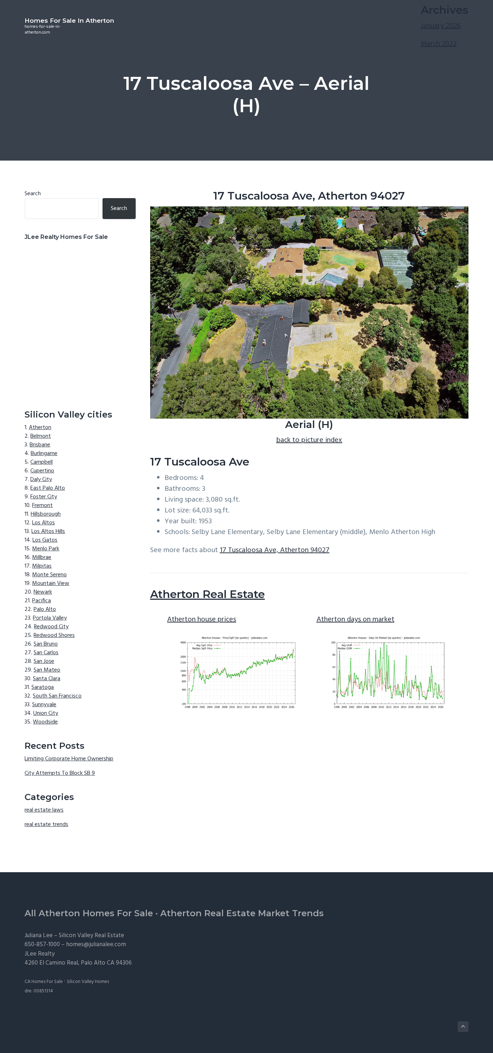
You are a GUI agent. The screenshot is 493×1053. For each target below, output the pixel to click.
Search (33, 193)
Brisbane (40, 445)
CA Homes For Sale (44, 982)
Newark (43, 592)
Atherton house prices (201, 619)
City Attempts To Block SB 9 (60, 773)
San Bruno (46, 644)
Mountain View (50, 583)
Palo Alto (45, 609)
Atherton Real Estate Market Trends (242, 913)
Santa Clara (46, 678)
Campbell (41, 462)
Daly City (41, 479)
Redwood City (51, 627)
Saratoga (42, 687)
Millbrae (41, 557)
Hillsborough (46, 514)
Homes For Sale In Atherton (69, 20)
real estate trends (46, 824)
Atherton (40, 427)
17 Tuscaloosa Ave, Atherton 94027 (275, 550)
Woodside (45, 722)
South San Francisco (57, 696)
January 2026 (441, 26)
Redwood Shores (54, 635)
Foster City (43, 497)
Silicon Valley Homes (88, 982)
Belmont (40, 436)
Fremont (42, 505)
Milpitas (42, 566)
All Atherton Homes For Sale (89, 913)
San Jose (44, 661)
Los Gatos (44, 540)
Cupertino (42, 471)
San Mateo (47, 670)
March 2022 (439, 44)
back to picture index (309, 440)
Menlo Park (45, 549)
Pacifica (41, 601)
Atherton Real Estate (207, 594)
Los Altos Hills (48, 531)
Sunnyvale (44, 704)
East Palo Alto (47, 488)
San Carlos (46, 652)
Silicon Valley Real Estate (91, 935)
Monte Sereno (49, 575)
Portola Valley (50, 618)
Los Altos (43, 523)
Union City (45, 713)
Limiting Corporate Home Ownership (69, 759)
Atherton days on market (355, 619)
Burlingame (44, 453)
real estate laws (44, 810)
